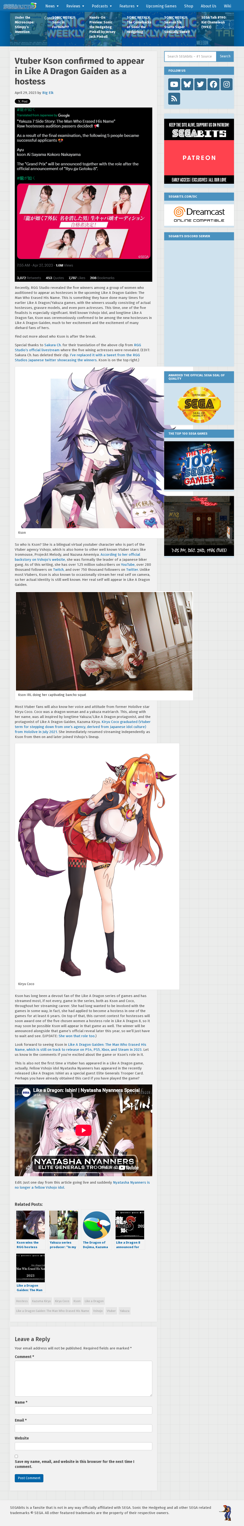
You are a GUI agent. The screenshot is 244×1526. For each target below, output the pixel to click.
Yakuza (124, 1311)
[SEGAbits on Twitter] (200, 84)
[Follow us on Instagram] (227, 84)
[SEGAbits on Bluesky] (187, 84)
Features (127, 6)
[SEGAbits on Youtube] (174, 84)
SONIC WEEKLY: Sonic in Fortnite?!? (64, 22)
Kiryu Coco (62, 1301)
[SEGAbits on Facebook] (213, 84)
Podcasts (100, 6)
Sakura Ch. (52, 345)
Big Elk (48, 93)
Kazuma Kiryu (41, 1301)
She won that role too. (77, 1036)
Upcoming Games (161, 6)
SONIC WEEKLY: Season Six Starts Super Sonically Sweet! (177, 25)
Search (225, 56)
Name (21, 1402)
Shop (188, 6)
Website (22, 1438)
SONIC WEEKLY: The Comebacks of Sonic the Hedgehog (139, 25)
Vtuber (111, 1311)
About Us (208, 6)
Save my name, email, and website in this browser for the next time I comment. (74, 1464)
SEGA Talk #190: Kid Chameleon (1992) (213, 22)
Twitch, (58, 569)
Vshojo (98, 1311)
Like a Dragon (94, 1301)
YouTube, (128, 564)
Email (21, 1420)
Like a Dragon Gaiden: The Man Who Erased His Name (52, 1311)
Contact (51, 18)
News (50, 6)
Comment (24, 1357)
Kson (77, 1301)
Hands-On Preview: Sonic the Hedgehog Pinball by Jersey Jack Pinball (102, 27)
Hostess (22, 1301)
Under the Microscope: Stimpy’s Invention (24, 25)
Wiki (227, 6)
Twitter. (132, 569)
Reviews (73, 6)
